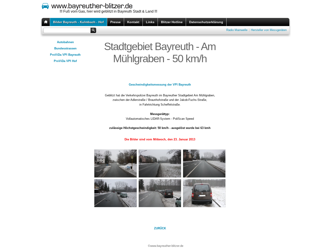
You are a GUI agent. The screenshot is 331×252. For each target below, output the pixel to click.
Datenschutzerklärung (206, 22)
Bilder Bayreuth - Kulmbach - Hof (78, 22)
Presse (115, 22)
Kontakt (133, 22)
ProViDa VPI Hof (65, 61)
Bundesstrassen (65, 48)
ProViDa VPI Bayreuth (65, 54)
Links (150, 22)
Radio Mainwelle (236, 30)
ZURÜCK (160, 228)
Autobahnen (65, 42)
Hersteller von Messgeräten (269, 30)
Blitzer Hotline (172, 22)
